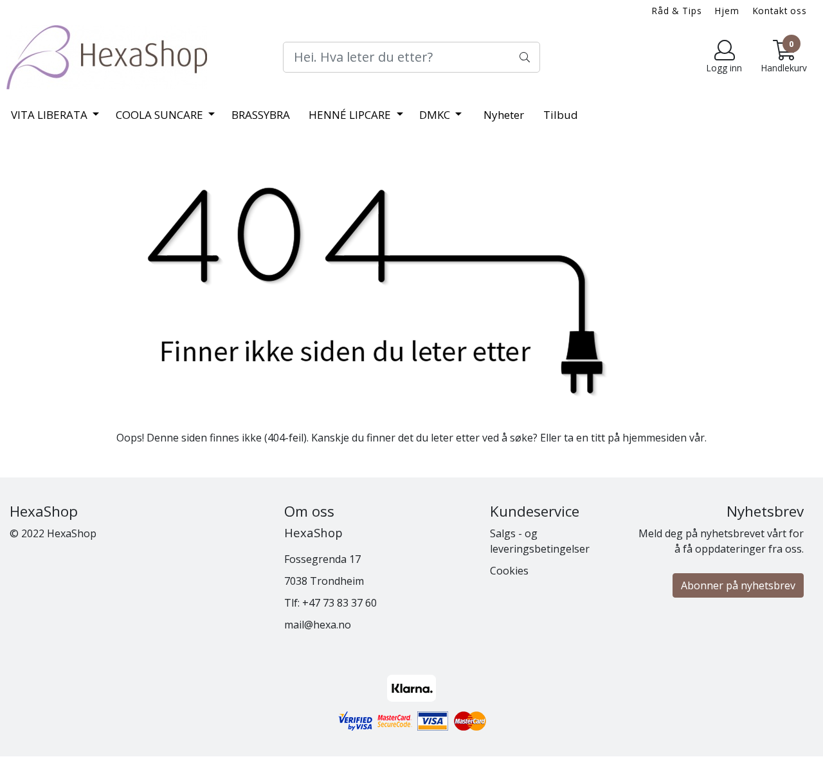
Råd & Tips (677, 10)
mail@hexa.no (317, 625)
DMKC (436, 114)
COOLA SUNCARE (161, 114)
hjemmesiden (654, 438)
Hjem (727, 10)
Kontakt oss (780, 10)
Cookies (509, 571)
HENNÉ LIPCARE (351, 114)
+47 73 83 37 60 (339, 603)
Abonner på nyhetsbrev (738, 585)
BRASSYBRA (260, 114)
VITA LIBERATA (50, 114)
